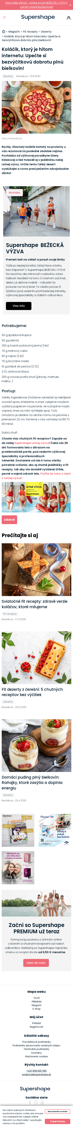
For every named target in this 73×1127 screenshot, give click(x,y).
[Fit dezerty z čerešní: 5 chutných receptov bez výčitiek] (36, 657)
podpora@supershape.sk (36, 1074)
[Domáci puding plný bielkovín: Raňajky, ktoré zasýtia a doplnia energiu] (36, 745)
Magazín (36, 1005)
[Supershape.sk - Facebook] (30, 1102)
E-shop (37, 1009)
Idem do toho (36, 963)
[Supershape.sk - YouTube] (42, 1102)
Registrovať (36, 1027)
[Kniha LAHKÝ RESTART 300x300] (18, 830)
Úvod (37, 998)
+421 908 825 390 (36, 1071)
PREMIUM (36, 1001)
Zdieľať (9, 520)
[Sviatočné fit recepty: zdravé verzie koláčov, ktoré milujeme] (36, 569)
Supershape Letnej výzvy (31, 443)
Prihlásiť (68, 18)
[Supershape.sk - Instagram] (36, 1102)
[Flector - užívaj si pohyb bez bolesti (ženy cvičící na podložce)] (55, 830)
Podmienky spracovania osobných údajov (36, 1045)
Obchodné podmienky (36, 1049)
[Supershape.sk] (38, 17)
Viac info (19, 306)
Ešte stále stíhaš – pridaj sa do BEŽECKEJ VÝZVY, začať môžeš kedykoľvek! (36, 5)
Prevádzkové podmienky (36, 1042)
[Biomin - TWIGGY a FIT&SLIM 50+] (18, 867)
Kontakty (36, 1053)
